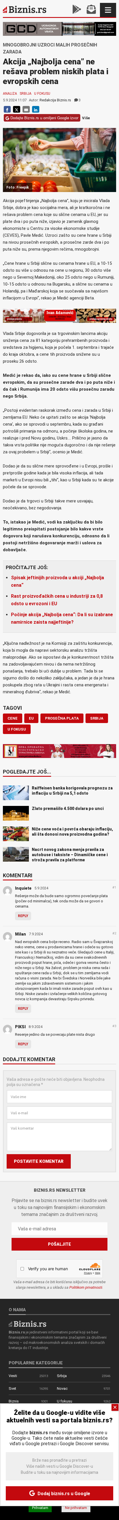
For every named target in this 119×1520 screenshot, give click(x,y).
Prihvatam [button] (40, 1508)
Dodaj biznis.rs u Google (63, 1493)
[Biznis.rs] (27, 1323)
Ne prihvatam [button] (76, 1508)
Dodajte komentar (29, 1059)
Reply (23, 916)
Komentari (17, 875)
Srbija (25, 94)
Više (86, 118)
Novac (62, 1388)
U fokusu (42, 94)
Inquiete (23, 888)
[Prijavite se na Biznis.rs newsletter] (91, 10)
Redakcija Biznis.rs (55, 100)
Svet (12, 1388)
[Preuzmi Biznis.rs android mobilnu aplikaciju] (76, 10)
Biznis (14, 1401)
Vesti (13, 1376)
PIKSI (20, 1026)
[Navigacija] (108, 10)
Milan (20, 934)
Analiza (10, 94)
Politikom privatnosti (85, 1287)
